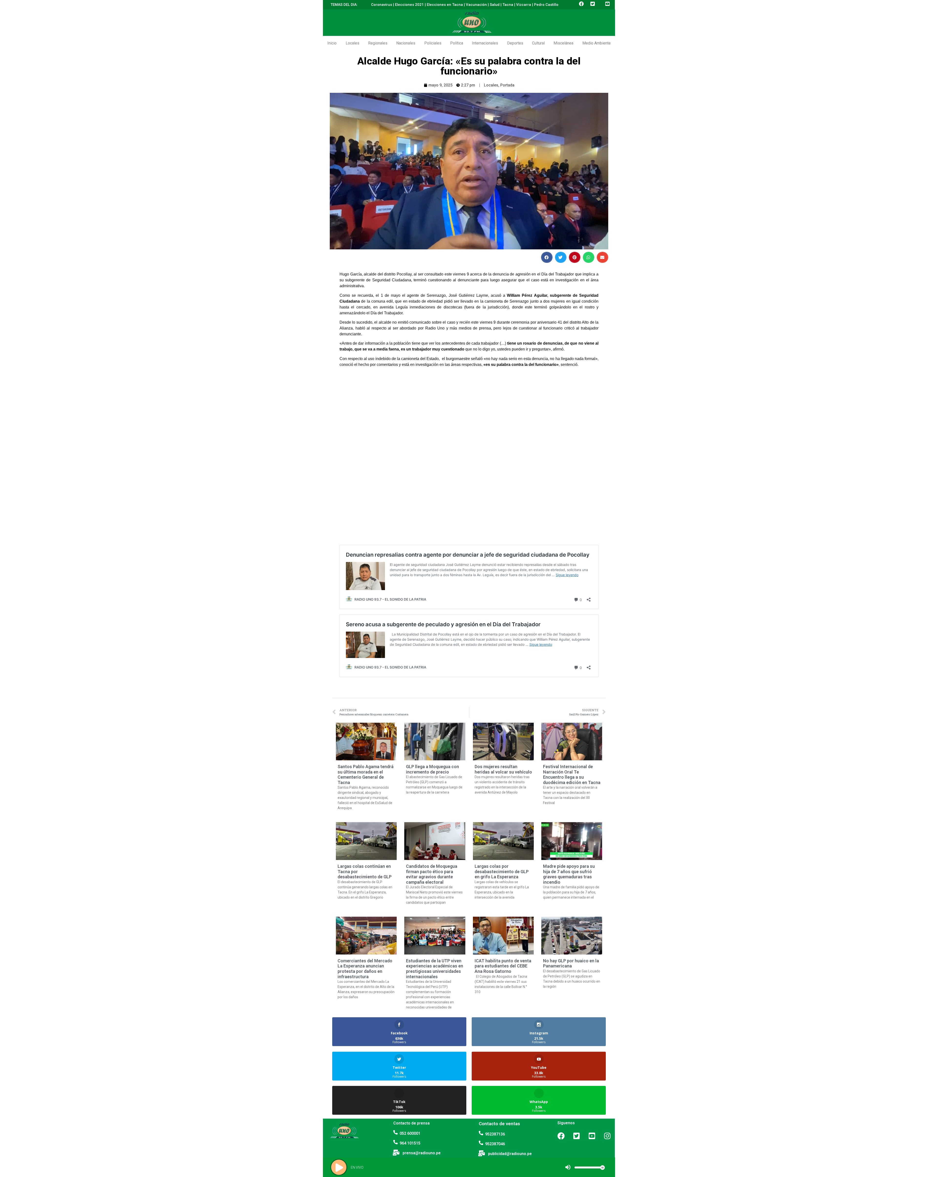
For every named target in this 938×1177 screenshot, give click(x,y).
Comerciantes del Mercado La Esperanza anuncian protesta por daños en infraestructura (365, 968)
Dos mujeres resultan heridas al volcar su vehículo (503, 769)
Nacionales (405, 43)
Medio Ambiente (596, 43)
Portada (507, 85)
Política (456, 43)
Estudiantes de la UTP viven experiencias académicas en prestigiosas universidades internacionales (434, 968)
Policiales (432, 43)
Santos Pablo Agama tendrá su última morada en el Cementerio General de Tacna (366, 774)
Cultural (538, 43)
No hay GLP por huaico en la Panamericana (571, 963)
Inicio (332, 43)
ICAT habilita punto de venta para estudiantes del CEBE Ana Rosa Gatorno (503, 966)
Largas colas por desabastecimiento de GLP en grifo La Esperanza (502, 871)
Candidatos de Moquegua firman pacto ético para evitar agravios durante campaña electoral (431, 874)
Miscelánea (563, 43)
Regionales (377, 43)
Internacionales (485, 43)
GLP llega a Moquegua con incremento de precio (432, 769)
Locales (352, 43)
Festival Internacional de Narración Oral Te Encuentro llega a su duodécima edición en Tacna (571, 774)
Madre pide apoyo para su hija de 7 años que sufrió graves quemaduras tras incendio (569, 874)
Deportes (515, 43)
